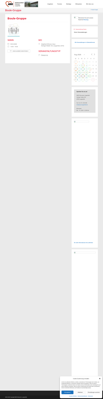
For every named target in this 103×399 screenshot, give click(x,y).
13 (86, 69)
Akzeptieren (67, 392)
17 (76, 72)
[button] (100, 378)
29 (83, 62)
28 (90, 76)
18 (79, 72)
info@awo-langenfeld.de (82, 104)
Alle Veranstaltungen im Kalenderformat (85, 42)
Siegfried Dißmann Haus (48, 44)
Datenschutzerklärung (82, 396)
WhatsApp (85, 19)
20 (86, 72)
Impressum (90, 396)
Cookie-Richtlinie (73, 396)
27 (76, 62)
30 (86, 62)
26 (83, 76)
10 (76, 69)
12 (83, 69)
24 (76, 76)
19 (83, 72)
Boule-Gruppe (94, 9)
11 (79, 69)
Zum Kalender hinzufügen (20, 51)
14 (90, 69)
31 (76, 79)
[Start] (89, 9)
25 (79, 76)
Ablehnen (80, 392)
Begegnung (44, 55)
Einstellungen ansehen (94, 392)
